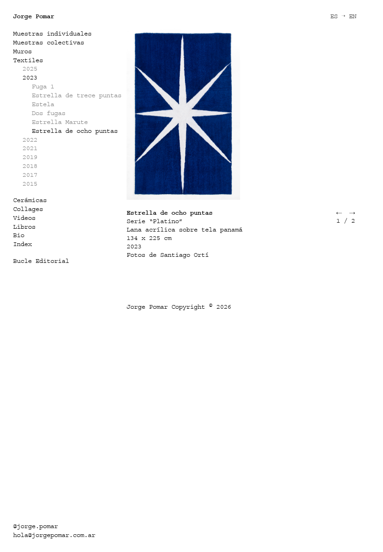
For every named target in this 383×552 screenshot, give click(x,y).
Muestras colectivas (48, 42)
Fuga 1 (43, 86)
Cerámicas (30, 199)
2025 (29, 68)
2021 (29, 148)
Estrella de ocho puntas (75, 130)
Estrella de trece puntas (76, 95)
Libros (24, 226)
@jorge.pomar (35, 526)
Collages (28, 208)
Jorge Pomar (33, 16)
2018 (29, 165)
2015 (29, 183)
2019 (29, 156)
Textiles (28, 60)
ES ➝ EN (343, 16)
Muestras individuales (52, 33)
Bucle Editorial (41, 260)
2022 (29, 139)
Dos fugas (48, 112)
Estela (43, 104)
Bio (18, 235)
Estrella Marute (60, 121)
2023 (29, 77)
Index (22, 243)
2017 (29, 174)
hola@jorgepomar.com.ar (54, 534)
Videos (24, 217)
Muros (22, 51)
